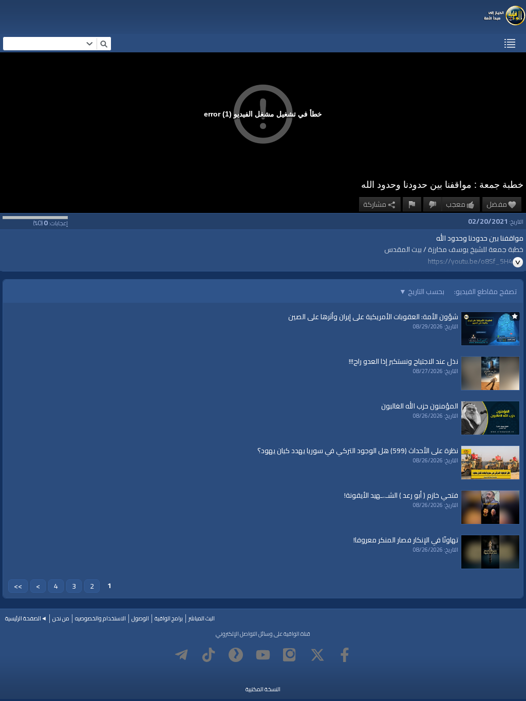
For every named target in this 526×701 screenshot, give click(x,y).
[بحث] (104, 43)
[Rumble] (236, 655)
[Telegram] (181, 655)
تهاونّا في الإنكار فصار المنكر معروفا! (405, 540)
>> (18, 586)
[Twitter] (317, 655)
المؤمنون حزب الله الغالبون (419, 406)
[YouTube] (263, 655)
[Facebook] (344, 655)
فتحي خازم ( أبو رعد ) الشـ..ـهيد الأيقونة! (401, 495)
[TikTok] (208, 655)
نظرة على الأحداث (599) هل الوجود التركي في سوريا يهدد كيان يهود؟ (357, 450)
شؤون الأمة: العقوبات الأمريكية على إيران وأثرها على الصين (373, 316)
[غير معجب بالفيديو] (432, 204)
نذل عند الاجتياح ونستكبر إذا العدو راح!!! (403, 361)
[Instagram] (290, 655)
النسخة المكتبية (263, 689)
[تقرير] (412, 204)
